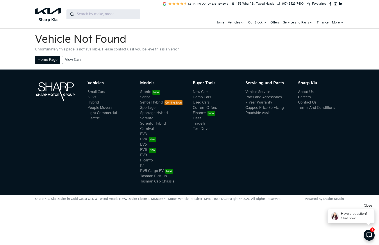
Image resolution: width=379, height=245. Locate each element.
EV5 (143, 145)
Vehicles (234, 22)
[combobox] (103, 14)
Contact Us (307, 102)
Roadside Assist (258, 113)
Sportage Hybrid (154, 113)
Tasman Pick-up (153, 176)
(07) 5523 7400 (293, 3)
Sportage (148, 108)
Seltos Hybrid (151, 102)
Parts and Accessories (263, 97)
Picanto (146, 160)
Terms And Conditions (316, 108)
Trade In (199, 124)
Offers (275, 22)
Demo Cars (202, 97)
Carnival (147, 129)
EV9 (143, 155)
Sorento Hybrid (153, 124)
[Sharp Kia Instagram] (336, 4)
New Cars (201, 92)
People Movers (100, 108)
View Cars (73, 60)
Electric (94, 118)
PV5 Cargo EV (152, 171)
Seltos (145, 97)
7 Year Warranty (258, 102)
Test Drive (201, 129)
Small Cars (96, 92)
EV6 (143, 150)
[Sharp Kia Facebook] (331, 4)
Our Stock (255, 22)
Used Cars (201, 102)
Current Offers (205, 108)
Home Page (47, 60)
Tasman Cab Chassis (157, 181)
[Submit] (71, 14)
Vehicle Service (257, 92)
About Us (306, 92)
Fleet (197, 118)
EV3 (143, 134)
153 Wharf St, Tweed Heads (255, 3)
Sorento (147, 118)
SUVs (92, 97)
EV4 (143, 139)
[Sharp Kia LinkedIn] (341, 4)
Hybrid (93, 102)
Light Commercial (102, 113)
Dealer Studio (333, 199)
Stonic (145, 92)
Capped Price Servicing (264, 108)
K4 (142, 166)
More (336, 22)
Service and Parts (296, 22)
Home (220, 22)
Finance (323, 22)
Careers (304, 97)
